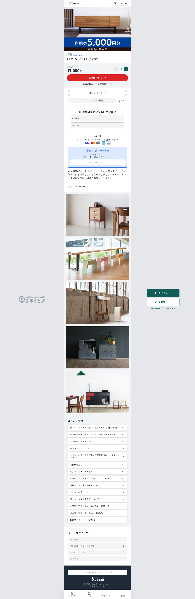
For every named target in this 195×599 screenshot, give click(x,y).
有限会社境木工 (80, 55)
